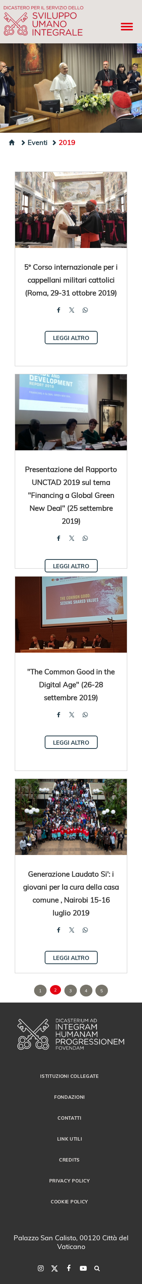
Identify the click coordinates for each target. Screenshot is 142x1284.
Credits (69, 1160)
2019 (67, 142)
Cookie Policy (69, 1201)
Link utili (69, 1139)
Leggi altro (71, 338)
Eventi (37, 142)
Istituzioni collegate (69, 1076)
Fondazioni (69, 1097)
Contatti (69, 1118)
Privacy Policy (69, 1181)
